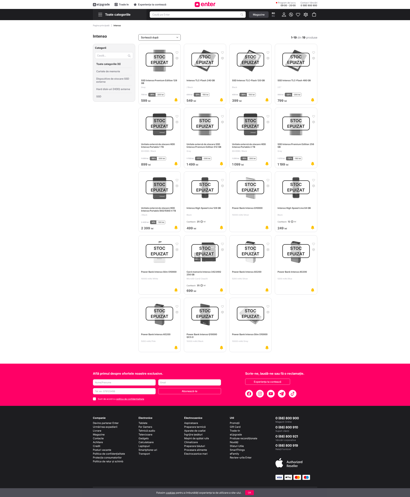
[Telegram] (282, 394)
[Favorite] (298, 14)
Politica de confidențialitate (109, 453)
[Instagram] (260, 394)
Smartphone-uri (148, 449)
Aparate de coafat (194, 430)
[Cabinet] (284, 14)
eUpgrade (236, 434)
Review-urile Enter (241, 457)
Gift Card (235, 426)
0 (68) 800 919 (286, 445)
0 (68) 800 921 (286, 436)
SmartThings (237, 449)
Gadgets (144, 438)
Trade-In (235, 430)
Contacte (98, 438)
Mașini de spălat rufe (196, 438)
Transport (144, 453)
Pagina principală (101, 25)
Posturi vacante (102, 449)
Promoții (235, 423)
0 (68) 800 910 (286, 427)
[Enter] (205, 4)
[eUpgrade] (101, 4)
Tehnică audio (147, 430)
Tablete (143, 423)
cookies (170, 492)
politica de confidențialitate (130, 399)
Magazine (99, 434)
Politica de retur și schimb (108, 461)
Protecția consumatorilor (107, 457)
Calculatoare (146, 442)
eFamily (234, 453)
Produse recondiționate (243, 438)
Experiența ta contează (267, 381)
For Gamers (145, 426)
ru (273, 16)
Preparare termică (195, 426)
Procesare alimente (195, 449)
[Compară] (306, 14)
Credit (96, 446)
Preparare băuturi (194, 446)
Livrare (97, 430)
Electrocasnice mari (196, 453)
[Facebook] (249, 394)
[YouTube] (271, 394)
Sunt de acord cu (121, 399)
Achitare (98, 442)
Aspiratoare (191, 423)
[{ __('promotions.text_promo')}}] (291, 14)
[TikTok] (292, 394)
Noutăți (234, 442)
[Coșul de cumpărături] (314, 14)
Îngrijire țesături (193, 434)
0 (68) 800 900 (287, 418)
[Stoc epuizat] (176, 100)
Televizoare (145, 434)
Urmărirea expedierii (105, 426)
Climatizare (191, 442)
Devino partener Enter (106, 423)
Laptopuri (144, 446)
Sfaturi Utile (237, 446)
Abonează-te (189, 391)
